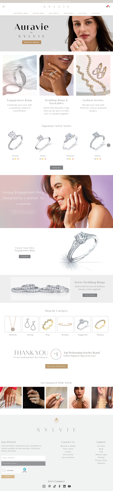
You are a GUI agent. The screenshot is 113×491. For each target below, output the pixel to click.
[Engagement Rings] (20, 75)
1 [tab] (52, 49)
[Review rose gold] (18, 159)
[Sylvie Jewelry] (56, 7)
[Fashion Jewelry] (93, 75)
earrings (30, 335)
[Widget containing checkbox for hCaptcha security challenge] (14, 470)
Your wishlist (68, 455)
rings (48, 335)
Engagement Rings (20, 13)
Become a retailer (68, 446)
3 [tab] (56, 49)
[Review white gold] (13, 159)
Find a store (68, 449)
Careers (68, 452)
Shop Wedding (90, 295)
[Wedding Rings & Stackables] (56, 75)
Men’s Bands (68, 13)
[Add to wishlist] (107, 7)
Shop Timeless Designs (23, 212)
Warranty (101, 463)
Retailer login (101, 455)
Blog (101, 449)
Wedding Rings (38, 13)
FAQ (101, 452)
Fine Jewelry (54, 13)
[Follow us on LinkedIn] (64, 486)
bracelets (65, 335)
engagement (83, 335)
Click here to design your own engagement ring (56, 1)
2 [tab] (54, 49)
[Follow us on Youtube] (69, 486)
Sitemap (101, 457)
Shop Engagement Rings (16, 40)
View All (56, 167)
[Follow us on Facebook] (59, 486)
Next (108, 145)
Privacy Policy (101, 460)
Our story (101, 446)
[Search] (4, 7)
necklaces (13, 335)
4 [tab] (58, 49)
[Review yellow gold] (15, 159)
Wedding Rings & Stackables (56, 102)
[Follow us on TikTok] (54, 486)
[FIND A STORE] (109, 7)
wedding (100, 335)
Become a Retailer (56, 366)
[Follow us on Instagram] (44, 486)
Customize (82, 13)
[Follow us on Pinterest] (49, 486)
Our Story (95, 13)
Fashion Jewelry (93, 100)
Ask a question (68, 457)
